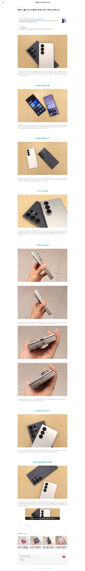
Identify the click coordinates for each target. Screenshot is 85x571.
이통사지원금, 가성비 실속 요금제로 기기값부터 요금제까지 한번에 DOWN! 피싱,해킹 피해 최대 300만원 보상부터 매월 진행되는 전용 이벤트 (38, 21)
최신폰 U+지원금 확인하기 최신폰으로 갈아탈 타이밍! (31, 19)
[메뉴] (3, 2)
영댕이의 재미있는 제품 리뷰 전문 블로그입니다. (28, 557)
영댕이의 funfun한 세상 (42, 2)
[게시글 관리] (23, 525)
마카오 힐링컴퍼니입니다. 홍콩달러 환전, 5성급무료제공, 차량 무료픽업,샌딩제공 (35, 29)
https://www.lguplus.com (23, 17)
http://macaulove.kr (22, 25)
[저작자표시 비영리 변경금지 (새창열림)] (30, 525)
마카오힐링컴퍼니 (23, 27)
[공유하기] (21, 525)
